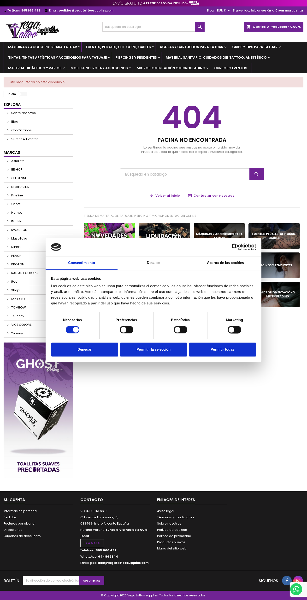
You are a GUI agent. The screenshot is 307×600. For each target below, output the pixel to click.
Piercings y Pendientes (136, 57)
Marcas (12, 152)
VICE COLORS (21, 324)
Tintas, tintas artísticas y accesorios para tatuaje (57, 57)
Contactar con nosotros (211, 196)
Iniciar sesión (261, 10)
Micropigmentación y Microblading (171, 68)
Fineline (17, 195)
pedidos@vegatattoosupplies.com (86, 10)
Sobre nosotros (169, 523)
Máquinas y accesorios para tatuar (42, 47)
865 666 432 (30, 10)
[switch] (126, 329)
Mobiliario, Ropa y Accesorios (99, 68)
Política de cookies (172, 529)
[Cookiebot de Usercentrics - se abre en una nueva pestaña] (235, 247)
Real (14, 281)
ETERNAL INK (20, 186)
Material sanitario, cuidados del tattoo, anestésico (216, 57)
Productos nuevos (171, 542)
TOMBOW (18, 307)
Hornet (16, 212)
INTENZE (17, 221)
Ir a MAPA (92, 543)
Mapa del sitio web (172, 548)
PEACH (16, 255)
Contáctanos (21, 130)
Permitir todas (222, 350)
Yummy (17, 333)
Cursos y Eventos (230, 68)
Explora (12, 104)
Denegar (84, 350)
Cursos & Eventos (24, 139)
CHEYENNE (19, 178)
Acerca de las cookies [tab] (225, 263)
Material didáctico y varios (35, 68)
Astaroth (17, 161)
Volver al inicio (165, 196)
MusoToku (19, 238)
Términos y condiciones (175, 517)
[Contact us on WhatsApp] (296, 589)
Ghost (15, 204)
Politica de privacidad (174, 536)
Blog (210, 10)
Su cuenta (14, 500)
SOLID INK (18, 299)
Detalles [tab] (153, 263)
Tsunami (17, 316)
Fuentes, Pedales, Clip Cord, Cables (118, 47)
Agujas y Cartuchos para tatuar (191, 47)
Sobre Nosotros (23, 113)
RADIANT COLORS (24, 273)
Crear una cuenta (289, 10)
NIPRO (16, 247)
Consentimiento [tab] (81, 263)
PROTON (17, 264)
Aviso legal (165, 511)
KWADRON (19, 230)
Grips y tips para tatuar (254, 47)
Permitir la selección (153, 350)
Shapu (16, 290)
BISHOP (17, 169)
